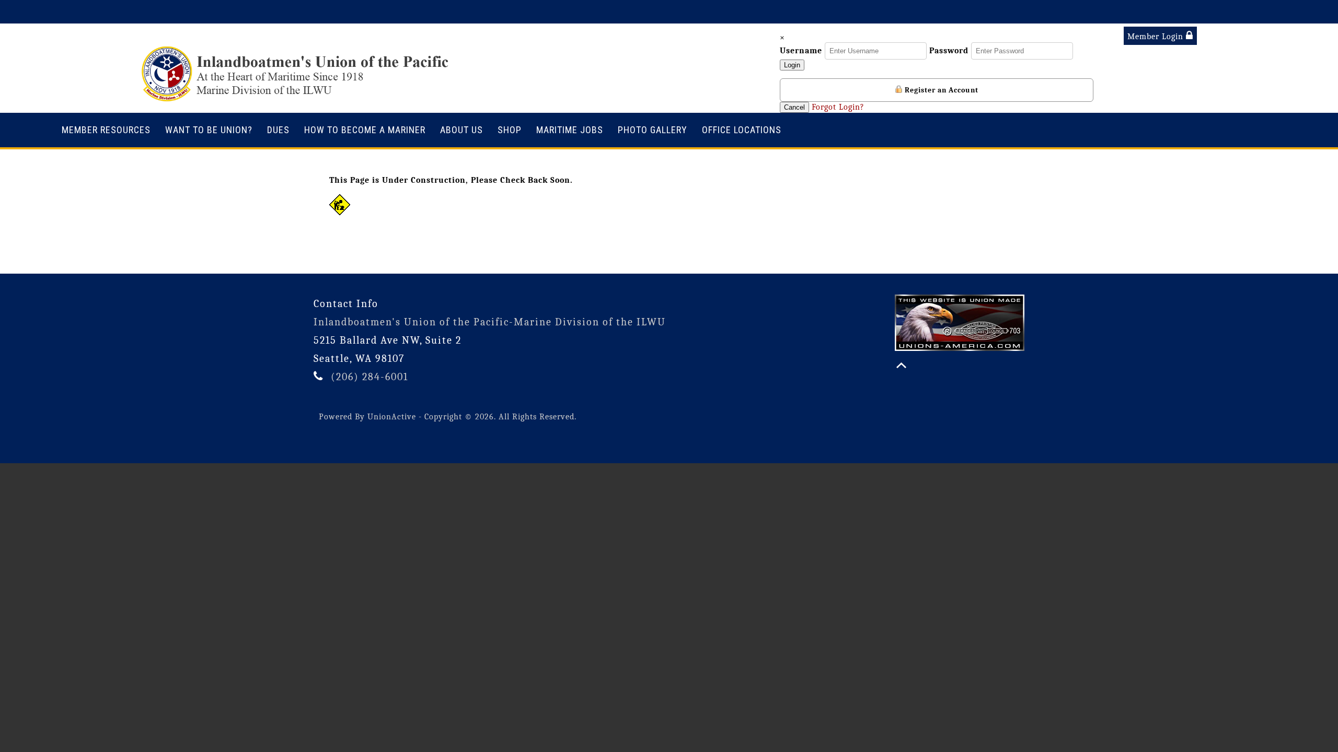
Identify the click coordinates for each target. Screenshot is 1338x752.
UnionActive (391, 416)
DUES (278, 129)
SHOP (510, 129)
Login (792, 65)
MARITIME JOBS (569, 129)
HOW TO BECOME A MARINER (364, 129)
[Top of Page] (901, 365)
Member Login (1156, 36)
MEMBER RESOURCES (106, 129)
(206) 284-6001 (369, 377)
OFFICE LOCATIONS (741, 129)
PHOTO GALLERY (652, 129)
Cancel (794, 107)
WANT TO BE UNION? (208, 129)
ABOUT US (461, 129)
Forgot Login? (838, 107)
